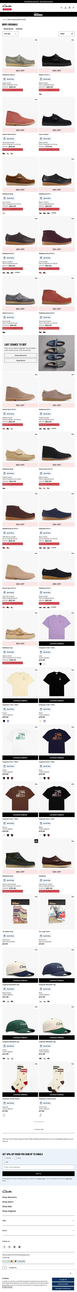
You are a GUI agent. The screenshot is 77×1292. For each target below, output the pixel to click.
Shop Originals (9, 1211)
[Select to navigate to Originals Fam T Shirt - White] (40, 778)
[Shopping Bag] (69, 7)
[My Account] (65, 7)
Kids (7, 1162)
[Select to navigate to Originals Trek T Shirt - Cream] (44, 664)
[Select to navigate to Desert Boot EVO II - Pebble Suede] (12, 153)
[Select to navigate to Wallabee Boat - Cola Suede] (4, 487)
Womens (8, 1158)
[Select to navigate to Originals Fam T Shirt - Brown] (12, 778)
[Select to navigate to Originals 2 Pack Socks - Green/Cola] (4, 1115)
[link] (36, 40)
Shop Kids (7, 1206)
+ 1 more (53, 212)
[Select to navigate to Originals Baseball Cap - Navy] (4, 1001)
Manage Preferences (63, 1288)
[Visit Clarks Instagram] (9, 1247)
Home (4, 19)
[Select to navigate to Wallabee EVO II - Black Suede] (44, 212)
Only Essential (63, 1284)
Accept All (63, 1279)
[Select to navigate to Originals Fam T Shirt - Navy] (8, 778)
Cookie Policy (7, 1287)
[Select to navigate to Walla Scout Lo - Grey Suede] (40, 93)
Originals (19, 29)
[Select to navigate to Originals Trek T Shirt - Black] (40, 664)
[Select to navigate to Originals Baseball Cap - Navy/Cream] (44, 1001)
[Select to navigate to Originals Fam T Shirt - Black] (4, 778)
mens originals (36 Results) (17, 19)
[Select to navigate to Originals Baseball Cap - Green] (12, 1001)
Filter (62, 34)
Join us (38, 1174)
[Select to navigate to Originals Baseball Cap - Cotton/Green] (8, 1001)
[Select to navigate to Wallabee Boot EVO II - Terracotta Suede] (40, 272)
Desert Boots (8, 29)
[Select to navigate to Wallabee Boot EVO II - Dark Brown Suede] (44, 272)
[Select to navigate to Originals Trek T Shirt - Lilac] (8, 721)
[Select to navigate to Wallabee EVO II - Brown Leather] (48, 212)
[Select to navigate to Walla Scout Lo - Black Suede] (4, 331)
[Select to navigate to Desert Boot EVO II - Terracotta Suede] (4, 428)
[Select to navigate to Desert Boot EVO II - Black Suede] (4, 153)
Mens (19, 1158)
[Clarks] (7, 7)
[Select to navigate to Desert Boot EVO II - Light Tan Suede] (8, 153)
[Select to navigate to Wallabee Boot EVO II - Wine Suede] (40, 331)
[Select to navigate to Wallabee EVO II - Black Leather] (12, 272)
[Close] (70, 1273)
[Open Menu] (73, 7)
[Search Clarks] (61, 7)
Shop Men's (20, 360)
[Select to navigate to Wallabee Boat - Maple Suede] (4, 212)
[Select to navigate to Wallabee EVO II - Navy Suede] (40, 212)
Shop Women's (21, 355)
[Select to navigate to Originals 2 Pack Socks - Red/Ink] (40, 1115)
